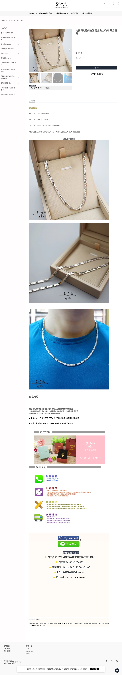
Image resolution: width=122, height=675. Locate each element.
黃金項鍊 (88, 623)
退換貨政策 (7, 651)
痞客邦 (28, 653)
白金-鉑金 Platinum (17, 20)
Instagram (29, 651)
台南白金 (62, 623)
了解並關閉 (95, 669)
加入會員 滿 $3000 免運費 (40, 88)
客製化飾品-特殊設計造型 (8, 89)
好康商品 (4, 28)
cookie (33, 669)
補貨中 (96, 68)
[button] (70, 50)
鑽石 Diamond (6, 58)
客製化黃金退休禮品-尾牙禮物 (8, 77)
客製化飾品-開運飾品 (8, 95)
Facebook (29, 649)
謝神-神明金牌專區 (7, 33)
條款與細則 (7, 649)
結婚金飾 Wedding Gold (8, 63)
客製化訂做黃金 (54, 623)
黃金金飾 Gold (6, 44)
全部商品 (4, 20)
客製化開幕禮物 (6, 83)
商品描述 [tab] (32, 101)
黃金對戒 (94, 623)
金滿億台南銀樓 (70, 572)
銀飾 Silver (4, 53)
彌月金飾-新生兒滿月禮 (8, 38)
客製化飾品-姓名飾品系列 (8, 70)
